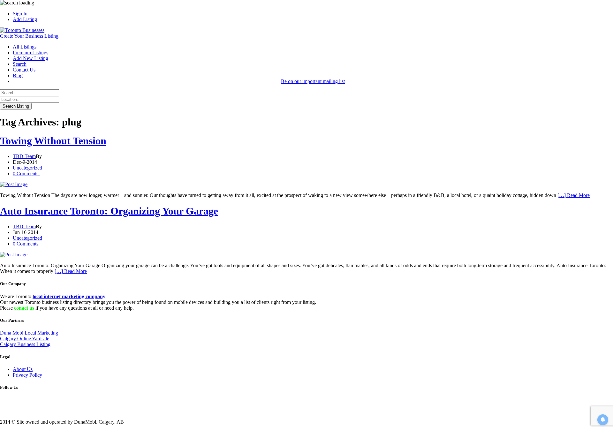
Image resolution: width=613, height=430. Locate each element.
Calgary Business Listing (25, 344)
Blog (18, 75)
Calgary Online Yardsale (24, 338)
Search (19, 64)
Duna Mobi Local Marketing (29, 333)
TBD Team (24, 156)
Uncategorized (27, 167)
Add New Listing (30, 58)
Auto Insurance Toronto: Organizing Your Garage (109, 211)
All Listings (24, 46)
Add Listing (25, 19)
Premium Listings (30, 52)
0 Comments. (26, 173)
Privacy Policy (27, 375)
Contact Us (24, 69)
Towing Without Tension (53, 141)
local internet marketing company (69, 296)
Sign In (20, 13)
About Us (23, 369)
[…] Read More (573, 195)
